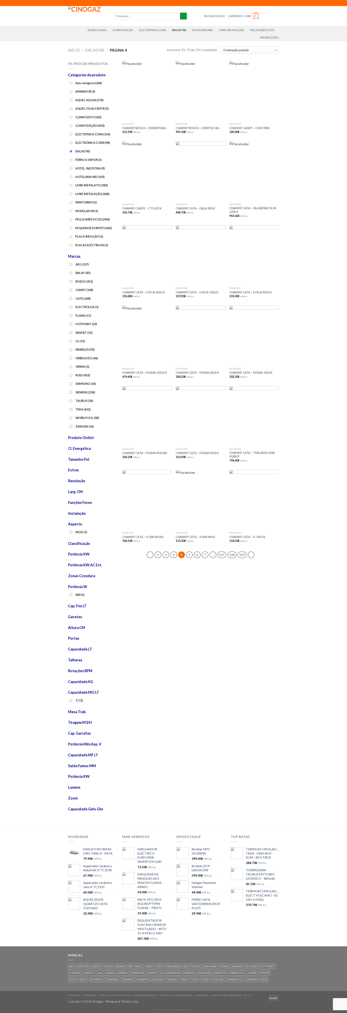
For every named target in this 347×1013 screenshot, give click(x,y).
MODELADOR (86, 211)
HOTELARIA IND (202, 30)
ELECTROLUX (87, 307)
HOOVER (251, 966)
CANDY (84, 290)
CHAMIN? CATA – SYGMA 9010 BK (144, 453)
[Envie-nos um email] (271, 16)
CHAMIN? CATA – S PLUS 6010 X (143, 292)
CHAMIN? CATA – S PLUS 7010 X (197, 292)
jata (100, 972)
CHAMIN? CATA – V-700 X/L (247, 537)
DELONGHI (173, 966)
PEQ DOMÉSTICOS (262, 30)
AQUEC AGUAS (97, 30)
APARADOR (85, 91)
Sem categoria (88, 83)
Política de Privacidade (176, 995)
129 (242, 555)
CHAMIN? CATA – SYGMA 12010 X (144, 372)
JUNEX (109, 972)
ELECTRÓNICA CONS (152, 30)
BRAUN (120, 966)
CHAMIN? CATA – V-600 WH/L (195, 537)
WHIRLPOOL (87, 418)
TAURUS (84, 400)
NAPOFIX (220, 972)
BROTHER (135, 966)
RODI (83, 375)
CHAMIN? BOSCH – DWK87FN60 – (145, 128)
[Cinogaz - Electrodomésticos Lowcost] (88, 16)
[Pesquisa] (183, 16)
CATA (83, 298)
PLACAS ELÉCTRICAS (91, 245)
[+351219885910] (277, 3)
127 (222, 555)
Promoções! (269, 37)
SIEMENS (85, 392)
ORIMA (82, 366)
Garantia (201, 995)
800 (80, 594)
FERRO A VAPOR (88, 159)
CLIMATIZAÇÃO (122, 30)
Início (74, 50)
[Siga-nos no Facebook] (265, 16)
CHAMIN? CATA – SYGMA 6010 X (197, 372)
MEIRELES (85, 349)
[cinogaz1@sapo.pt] (261, 3)
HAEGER (237, 966)
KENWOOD (138, 972)
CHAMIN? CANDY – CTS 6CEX (141, 208)
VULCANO (218, 979)
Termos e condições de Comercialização (128, 995)
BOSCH (84, 281)
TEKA (83, 409)
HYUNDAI (75, 972)
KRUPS (152, 972)
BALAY (83, 273)
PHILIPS (264, 972)
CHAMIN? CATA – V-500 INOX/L (143, 537)
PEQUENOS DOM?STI (93, 228)
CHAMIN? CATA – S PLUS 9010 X (250, 292)
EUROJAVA (209, 966)
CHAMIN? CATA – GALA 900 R (195, 208)
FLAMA (83, 315)
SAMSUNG (86, 383)
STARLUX (157, 979)
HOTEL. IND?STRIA (90, 168)
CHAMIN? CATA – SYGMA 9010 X (197, 453)
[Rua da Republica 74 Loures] (253, 3)
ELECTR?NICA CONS (92, 134)
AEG (82, 264)
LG (80, 341)
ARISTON (83, 966)
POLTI (73, 979)
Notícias (74, 995)
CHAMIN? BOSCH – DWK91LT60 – (198, 128)
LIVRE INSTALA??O (91, 185)
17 (79, 700)
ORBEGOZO (87, 358)
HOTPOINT (86, 324)
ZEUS (264, 979)
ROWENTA (96, 979)
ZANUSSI (85, 426)
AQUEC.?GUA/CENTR (92, 108)
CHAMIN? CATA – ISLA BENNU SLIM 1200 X (252, 210)
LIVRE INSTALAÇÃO (231, 30)
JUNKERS (122, 972)
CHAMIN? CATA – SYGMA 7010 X (250, 372)
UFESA (205, 979)
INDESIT (84, 332)
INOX (81, 532)
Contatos (89, 995)
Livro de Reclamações (226, 995)
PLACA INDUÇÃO (89, 236)
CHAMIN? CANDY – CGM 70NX (249, 128)
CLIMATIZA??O (88, 117)
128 (232, 555)
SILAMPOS (142, 979)
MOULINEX (204, 972)
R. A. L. (249, 995)
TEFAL (183, 979)
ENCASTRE (179, 30)
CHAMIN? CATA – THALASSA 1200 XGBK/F (252, 454)
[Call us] (276, 16)
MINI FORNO (86, 202)
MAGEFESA (173, 972)
